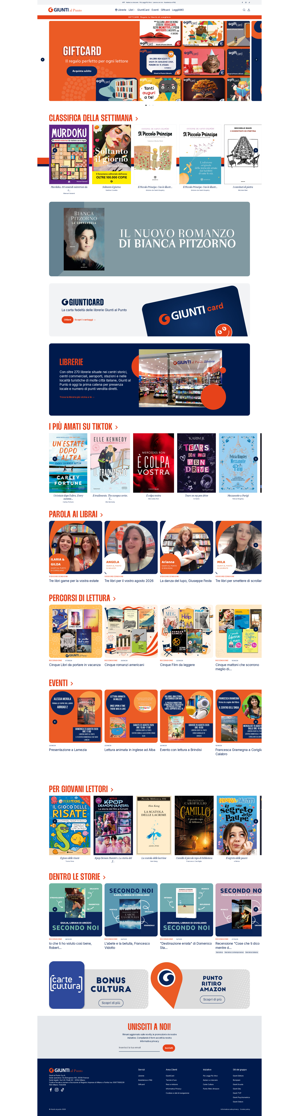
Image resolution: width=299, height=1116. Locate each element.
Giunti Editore (238, 1076)
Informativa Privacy (173, 1089)
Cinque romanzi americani (124, 665)
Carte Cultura (208, 1084)
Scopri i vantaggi (84, 319)
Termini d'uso (171, 1080)
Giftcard (141, 1084)
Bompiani (236, 1080)
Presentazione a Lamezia (68, 750)
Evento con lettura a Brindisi (181, 750)
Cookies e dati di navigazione (177, 1093)
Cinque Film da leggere (177, 665)
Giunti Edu (237, 1089)
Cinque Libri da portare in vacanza (75, 665)
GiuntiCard (170, 1076)
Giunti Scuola (238, 1084)
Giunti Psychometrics (241, 1097)
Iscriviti (169, 1048)
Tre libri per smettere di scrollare (239, 581)
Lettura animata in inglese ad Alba (130, 750)
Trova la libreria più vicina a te (76, 397)
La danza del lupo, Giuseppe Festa (186, 581)
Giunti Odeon (238, 1102)
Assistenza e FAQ (145, 1080)
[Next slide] (255, 150)
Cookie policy (245, 1109)
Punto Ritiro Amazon (211, 1089)
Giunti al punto (56, 1109)
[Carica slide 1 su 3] (146, 105)
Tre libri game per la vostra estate (74, 581)
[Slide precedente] (42, 59)
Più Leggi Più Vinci (210, 1076)
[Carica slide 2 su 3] (149, 105)
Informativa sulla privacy (230, 1109)
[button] (132, 10)
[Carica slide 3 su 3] (153, 105)
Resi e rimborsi (172, 1084)
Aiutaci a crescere (210, 1080)
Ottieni (67, 319)
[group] (149, 61)
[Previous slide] (55, 150)
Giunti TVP (237, 1093)
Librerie (141, 1076)
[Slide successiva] (256, 59)
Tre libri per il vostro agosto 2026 (129, 581)
